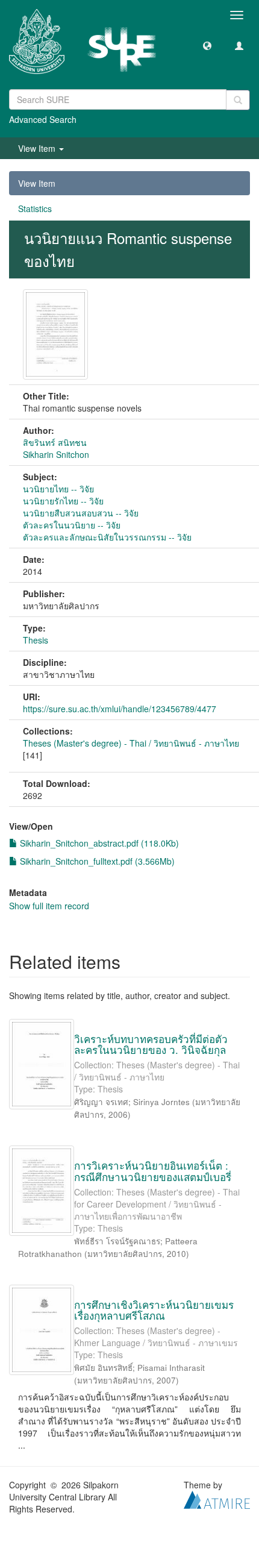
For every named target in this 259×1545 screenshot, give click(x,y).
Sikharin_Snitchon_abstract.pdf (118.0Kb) (98, 843)
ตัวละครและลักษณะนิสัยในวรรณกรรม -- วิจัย (107, 537)
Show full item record (49, 906)
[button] (207, 45)
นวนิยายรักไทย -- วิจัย (63, 501)
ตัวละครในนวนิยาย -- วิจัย (71, 525)
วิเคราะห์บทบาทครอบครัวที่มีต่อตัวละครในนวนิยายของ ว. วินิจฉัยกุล (151, 1044)
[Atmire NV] (217, 1499)
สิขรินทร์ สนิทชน (55, 442)
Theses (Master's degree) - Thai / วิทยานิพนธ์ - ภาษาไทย (131, 743)
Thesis (35, 640)
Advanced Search (42, 119)
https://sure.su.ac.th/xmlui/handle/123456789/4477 (119, 709)
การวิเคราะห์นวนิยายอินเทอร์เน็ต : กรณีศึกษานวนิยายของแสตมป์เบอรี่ (152, 1171)
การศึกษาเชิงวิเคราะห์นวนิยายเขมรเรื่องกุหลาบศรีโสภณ (154, 1310)
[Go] (238, 100)
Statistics (35, 208)
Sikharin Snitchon (56, 454)
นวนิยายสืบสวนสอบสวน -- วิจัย (81, 513)
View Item (36, 183)
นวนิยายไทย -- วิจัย (58, 489)
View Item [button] (38, 148)
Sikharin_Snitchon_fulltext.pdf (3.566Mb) (96, 861)
